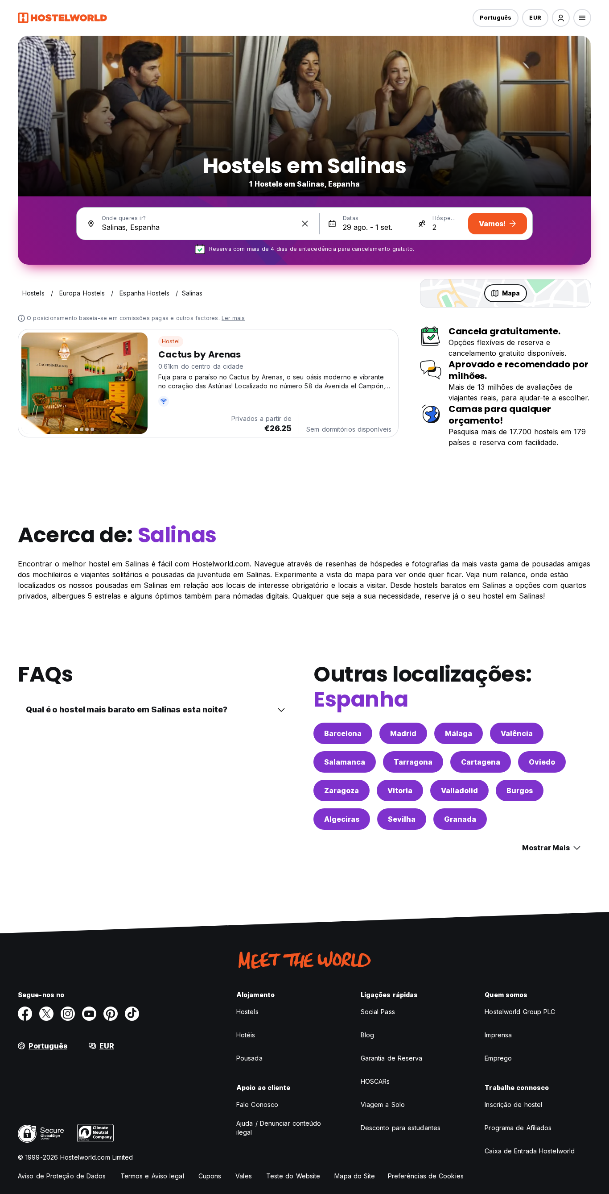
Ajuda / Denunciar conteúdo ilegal (278, 1127)
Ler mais (233, 318)
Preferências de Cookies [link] (426, 1176)
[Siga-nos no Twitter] (46, 1014)
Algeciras (341, 819)
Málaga (458, 733)
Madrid (403, 733)
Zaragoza (341, 790)
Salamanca (344, 761)
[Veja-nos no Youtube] (89, 1014)
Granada (460, 819)
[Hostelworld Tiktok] (132, 1014)
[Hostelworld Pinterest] (110, 1014)
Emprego (498, 1058)
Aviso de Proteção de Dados (62, 1176)
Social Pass (378, 1011)
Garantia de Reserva (392, 1058)
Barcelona (343, 733)
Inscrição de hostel (513, 1104)
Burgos (519, 790)
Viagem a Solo (383, 1104)
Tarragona (413, 761)
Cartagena (480, 761)
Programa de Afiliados (518, 1128)
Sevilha (402, 819)
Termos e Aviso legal (152, 1176)
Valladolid (459, 790)
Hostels (247, 1011)
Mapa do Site (354, 1176)
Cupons (210, 1176)
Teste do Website (293, 1176)
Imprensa (498, 1035)
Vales (243, 1176)
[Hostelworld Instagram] (68, 1014)
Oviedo (542, 761)
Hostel (171, 341)
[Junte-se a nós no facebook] (25, 1014)
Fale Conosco (257, 1104)
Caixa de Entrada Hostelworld (530, 1151)
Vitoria (399, 790)
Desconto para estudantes (400, 1128)
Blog (367, 1035)
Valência (517, 733)
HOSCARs (375, 1081)
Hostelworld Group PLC (520, 1011)
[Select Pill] (561, 18)
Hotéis (245, 1035)
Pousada (249, 1058)
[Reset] (305, 223)
